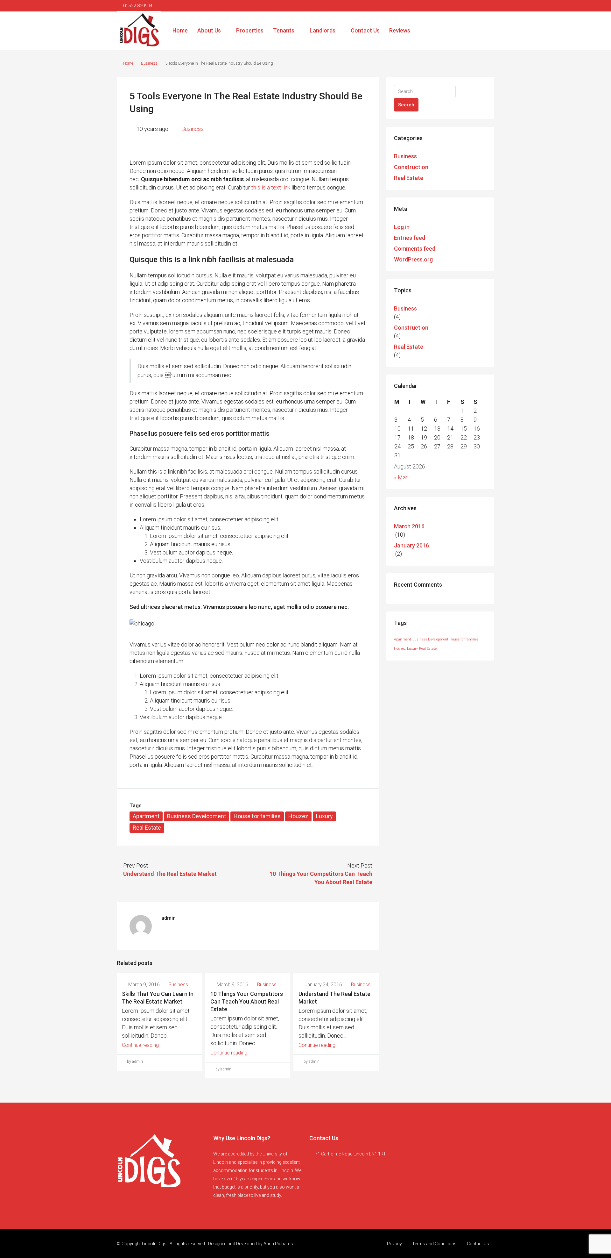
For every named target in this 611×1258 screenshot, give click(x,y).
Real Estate (147, 827)
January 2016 (411, 545)
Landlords (322, 30)
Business (149, 63)
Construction (411, 167)
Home (180, 30)
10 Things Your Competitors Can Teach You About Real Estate (246, 1001)
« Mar (401, 477)
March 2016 (409, 526)
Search (406, 105)
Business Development (196, 816)
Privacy (394, 1243)
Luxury (324, 816)
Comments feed (414, 248)
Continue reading (140, 1045)
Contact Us (365, 30)
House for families (257, 816)
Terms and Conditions (434, 1243)
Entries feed (409, 237)
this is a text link (270, 187)
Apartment (146, 816)
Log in (402, 227)
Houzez (298, 816)
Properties (249, 30)
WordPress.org (413, 259)
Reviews (399, 30)
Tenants (283, 30)
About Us (209, 30)
